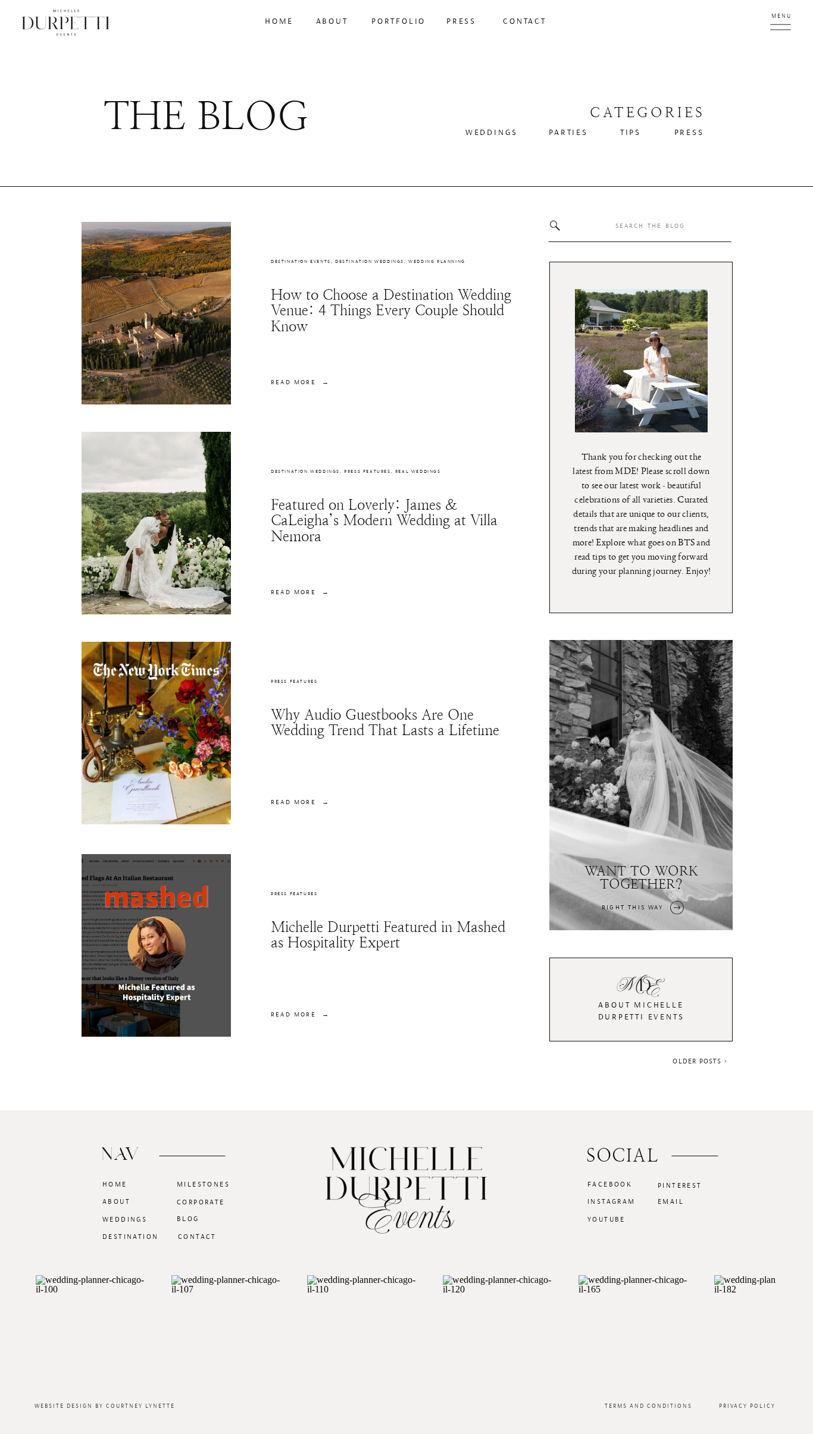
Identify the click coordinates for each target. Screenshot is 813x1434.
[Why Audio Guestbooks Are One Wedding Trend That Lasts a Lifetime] (156, 733)
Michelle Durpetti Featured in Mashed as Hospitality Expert (388, 935)
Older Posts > (700, 1061)
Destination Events (301, 261)
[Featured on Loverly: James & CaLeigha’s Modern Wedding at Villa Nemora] (156, 523)
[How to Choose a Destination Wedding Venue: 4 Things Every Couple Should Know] (156, 313)
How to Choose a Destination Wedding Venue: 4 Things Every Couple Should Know (391, 311)
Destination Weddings (369, 261)
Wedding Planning (436, 261)
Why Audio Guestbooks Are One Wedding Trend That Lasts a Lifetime (385, 723)
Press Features (367, 471)
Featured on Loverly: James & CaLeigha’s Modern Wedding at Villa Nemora (384, 521)
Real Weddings (418, 471)
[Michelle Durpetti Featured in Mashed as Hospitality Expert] (156, 945)
